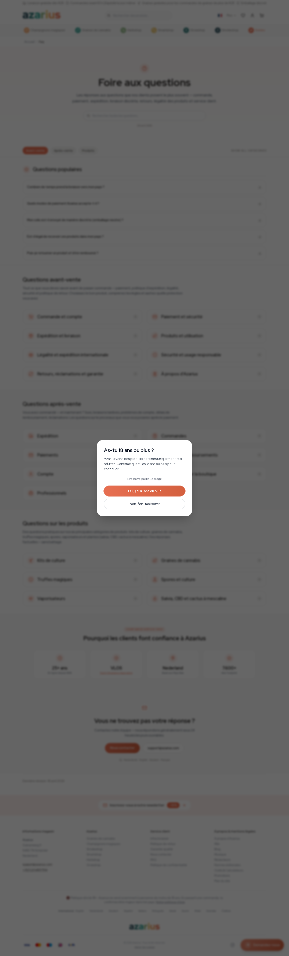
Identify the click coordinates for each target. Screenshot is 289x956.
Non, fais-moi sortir (145, 504)
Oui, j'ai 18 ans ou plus (144, 491)
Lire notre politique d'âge (144, 479)
